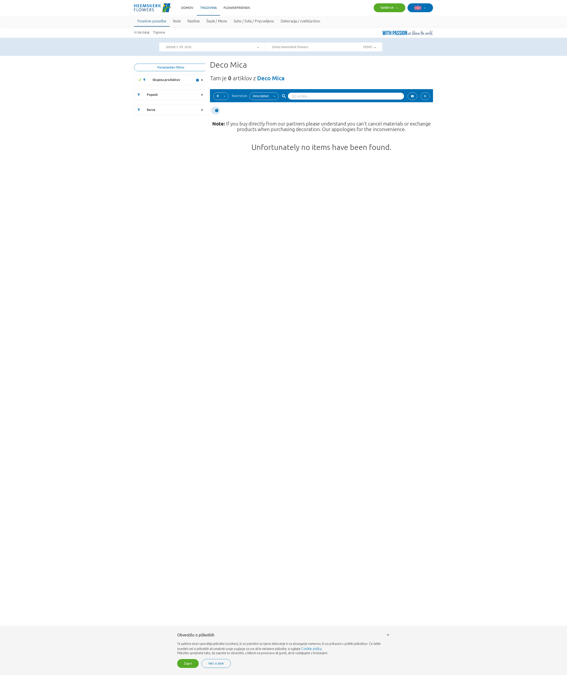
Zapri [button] (188, 663)
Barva (151, 110)
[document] (283, 644)
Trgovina (208, 8)
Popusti (152, 94)
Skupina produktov (166, 80)
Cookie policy (311, 649)
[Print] (412, 96)
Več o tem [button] (216, 663)
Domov (187, 8)
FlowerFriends (236, 8)
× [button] (388, 634)
